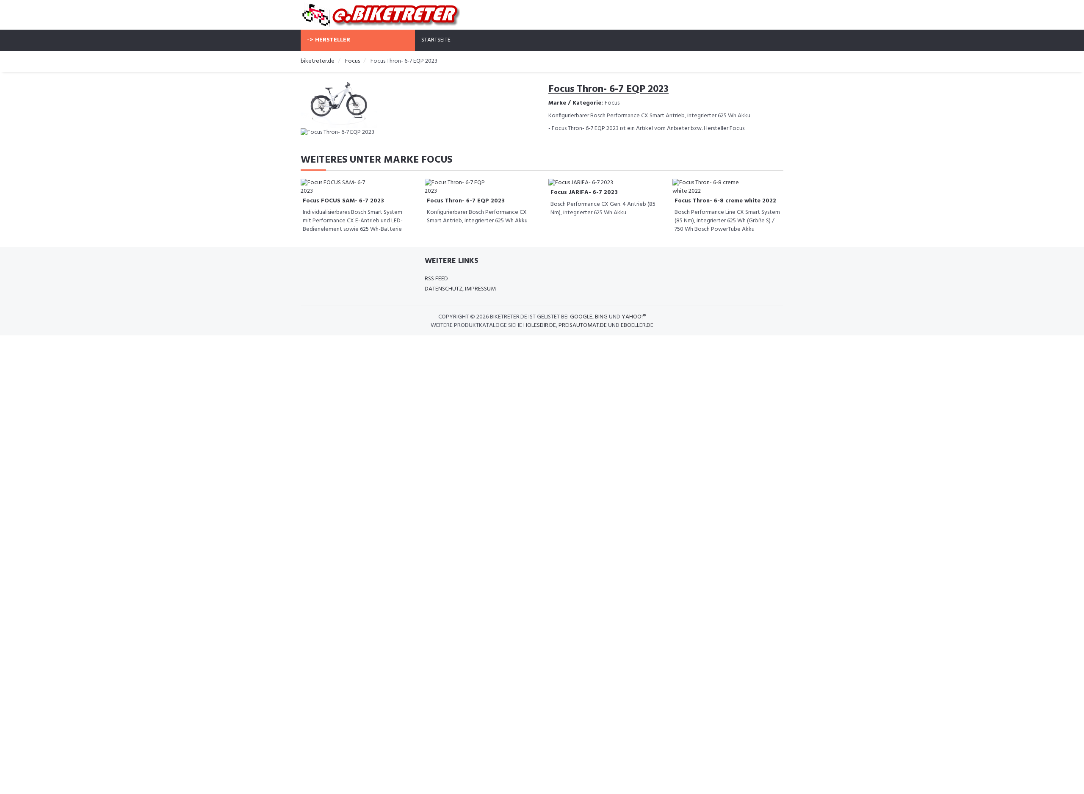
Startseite (436, 40)
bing (601, 317)
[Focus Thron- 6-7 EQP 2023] (458, 187)
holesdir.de (539, 325)
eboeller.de (637, 325)
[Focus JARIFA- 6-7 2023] (580, 183)
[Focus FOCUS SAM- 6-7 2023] (334, 187)
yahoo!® (634, 317)
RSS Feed (436, 279)
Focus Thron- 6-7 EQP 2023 (466, 201)
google (581, 317)
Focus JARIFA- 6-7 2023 (584, 192)
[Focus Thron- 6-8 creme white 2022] (706, 187)
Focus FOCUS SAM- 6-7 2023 (343, 201)
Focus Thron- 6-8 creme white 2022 (725, 201)
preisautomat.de (583, 325)
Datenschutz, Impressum (460, 289)
